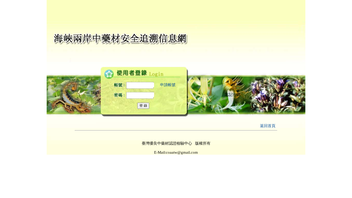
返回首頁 (267, 126)
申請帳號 (167, 85)
